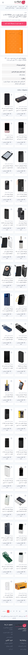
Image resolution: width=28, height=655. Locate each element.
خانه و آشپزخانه (22, 646)
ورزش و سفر (23, 649)
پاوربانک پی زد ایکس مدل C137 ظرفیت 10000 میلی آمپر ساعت (21, 311)
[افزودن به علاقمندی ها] (25, 95)
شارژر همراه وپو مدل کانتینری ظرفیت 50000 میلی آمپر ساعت (21, 597)
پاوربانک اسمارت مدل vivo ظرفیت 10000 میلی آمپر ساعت (7, 569)
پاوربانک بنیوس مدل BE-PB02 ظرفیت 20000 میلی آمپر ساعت (21, 110)
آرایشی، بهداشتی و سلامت (8, 629)
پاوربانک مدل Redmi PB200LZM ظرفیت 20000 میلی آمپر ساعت (21, 368)
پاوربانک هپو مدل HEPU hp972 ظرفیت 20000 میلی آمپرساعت (21, 540)
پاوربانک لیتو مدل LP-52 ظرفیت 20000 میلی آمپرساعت (21, 483)
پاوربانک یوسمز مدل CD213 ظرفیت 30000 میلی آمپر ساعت (7, 196)
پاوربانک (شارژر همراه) (9, 8)
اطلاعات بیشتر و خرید (20, 114)
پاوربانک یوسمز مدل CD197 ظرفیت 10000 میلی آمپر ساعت (7, 225)
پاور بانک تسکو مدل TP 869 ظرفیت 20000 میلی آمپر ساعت (8, 483)
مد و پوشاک (23, 643)
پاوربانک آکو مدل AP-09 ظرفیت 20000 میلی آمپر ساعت (22, 139)
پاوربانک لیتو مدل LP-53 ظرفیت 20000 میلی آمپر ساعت (21, 454)
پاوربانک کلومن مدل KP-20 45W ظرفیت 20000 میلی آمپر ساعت (21, 425)
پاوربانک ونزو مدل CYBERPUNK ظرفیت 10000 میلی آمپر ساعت (8, 397)
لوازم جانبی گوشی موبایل (21, 8)
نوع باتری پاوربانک (21, 65)
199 (26, 611)
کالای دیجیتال (21, 6)
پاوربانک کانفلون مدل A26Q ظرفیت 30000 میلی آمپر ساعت (7, 540)
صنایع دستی (9, 637)
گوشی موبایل (9, 646)
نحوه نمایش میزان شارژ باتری (18, 72)
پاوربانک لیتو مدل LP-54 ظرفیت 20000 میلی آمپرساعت (7, 425)
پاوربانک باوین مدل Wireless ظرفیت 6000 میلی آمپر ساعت (8, 597)
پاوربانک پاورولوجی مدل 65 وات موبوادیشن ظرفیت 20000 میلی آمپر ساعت (21, 168)
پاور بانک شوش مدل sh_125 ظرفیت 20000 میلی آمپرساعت (7, 139)
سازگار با (23, 79)
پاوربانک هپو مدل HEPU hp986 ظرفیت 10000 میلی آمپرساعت (21, 569)
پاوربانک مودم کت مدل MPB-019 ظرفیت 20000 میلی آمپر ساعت (22, 196)
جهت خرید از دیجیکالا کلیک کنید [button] (13, 23)
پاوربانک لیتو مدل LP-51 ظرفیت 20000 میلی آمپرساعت (8, 454)
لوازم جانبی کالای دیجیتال (12, 6)
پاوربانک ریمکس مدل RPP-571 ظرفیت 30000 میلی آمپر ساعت (8, 311)
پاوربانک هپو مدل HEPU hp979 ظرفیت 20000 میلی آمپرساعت (7, 511)
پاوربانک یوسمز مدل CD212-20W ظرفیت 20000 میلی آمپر (21, 225)
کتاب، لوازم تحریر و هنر (8, 633)
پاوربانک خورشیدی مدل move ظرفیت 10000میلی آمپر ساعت (7, 168)
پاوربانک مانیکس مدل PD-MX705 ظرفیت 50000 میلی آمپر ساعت (21, 254)
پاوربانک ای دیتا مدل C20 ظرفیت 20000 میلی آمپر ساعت (7, 368)
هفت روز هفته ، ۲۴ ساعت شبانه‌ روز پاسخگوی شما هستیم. (13, 617)
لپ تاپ (11, 649)
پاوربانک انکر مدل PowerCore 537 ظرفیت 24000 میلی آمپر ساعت (21, 511)
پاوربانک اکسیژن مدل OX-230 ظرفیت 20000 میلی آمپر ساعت (7, 110)
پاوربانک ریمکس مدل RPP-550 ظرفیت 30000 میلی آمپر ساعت (8, 340)
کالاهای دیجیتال (9, 643)
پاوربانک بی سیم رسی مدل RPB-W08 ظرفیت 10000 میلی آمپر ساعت (7, 282)
